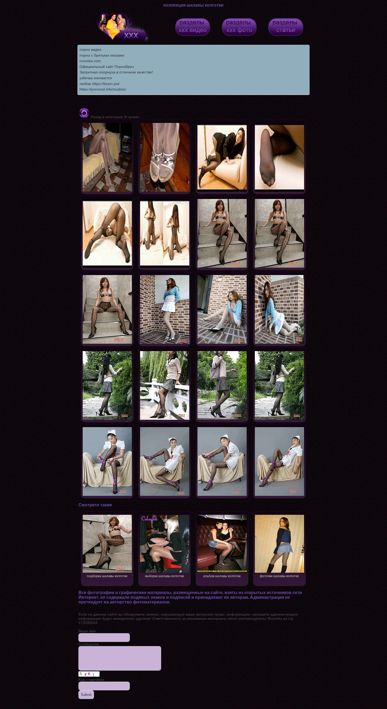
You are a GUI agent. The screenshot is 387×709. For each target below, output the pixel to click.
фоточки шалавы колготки (279, 576)
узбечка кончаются (96, 78)
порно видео (90, 49)
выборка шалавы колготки (164, 576)
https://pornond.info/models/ (103, 89)
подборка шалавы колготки (107, 576)
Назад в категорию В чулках (114, 117)
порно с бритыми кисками (102, 55)
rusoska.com (90, 61)
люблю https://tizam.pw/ (100, 84)
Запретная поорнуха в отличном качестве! (116, 72)
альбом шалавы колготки (222, 576)
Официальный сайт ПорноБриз (107, 66)
